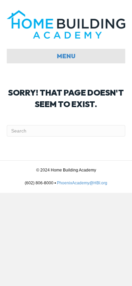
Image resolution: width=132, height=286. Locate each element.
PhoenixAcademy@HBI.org (82, 183)
